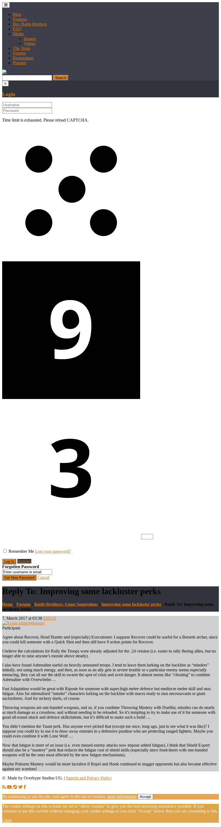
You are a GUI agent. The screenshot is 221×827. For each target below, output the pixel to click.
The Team (21, 48)
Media (18, 33)
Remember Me (21, 551)
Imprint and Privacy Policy (89, 778)
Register (24, 561)
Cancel (43, 577)
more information (122, 796)
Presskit (19, 62)
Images (30, 38)
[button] (4, 72)
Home (7, 604)
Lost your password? (53, 551)
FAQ (17, 29)
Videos (30, 43)
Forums (19, 53)
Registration (23, 58)
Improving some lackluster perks (131, 604)
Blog (17, 14)
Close (7, 820)
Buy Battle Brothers (30, 24)
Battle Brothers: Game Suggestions (66, 604)
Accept (145, 797)
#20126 (49, 618)
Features (20, 19)
